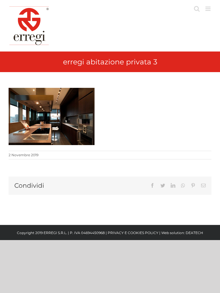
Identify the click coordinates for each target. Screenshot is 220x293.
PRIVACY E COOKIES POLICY (133, 233)
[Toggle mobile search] (197, 9)
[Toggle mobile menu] (208, 9)
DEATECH (194, 233)
